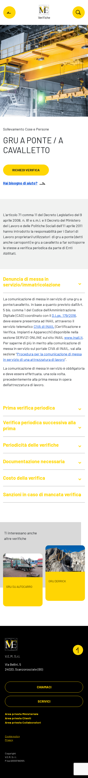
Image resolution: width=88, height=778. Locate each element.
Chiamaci (44, 687)
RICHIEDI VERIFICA (26, 170)
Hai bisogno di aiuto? (20, 183)
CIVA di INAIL (44, 326)
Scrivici (44, 701)
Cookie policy (12, 736)
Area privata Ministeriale (21, 714)
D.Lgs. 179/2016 (64, 315)
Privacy (9, 739)
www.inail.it (73, 337)
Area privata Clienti (18, 718)
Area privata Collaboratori (23, 722)
